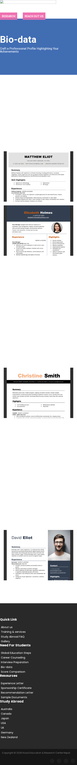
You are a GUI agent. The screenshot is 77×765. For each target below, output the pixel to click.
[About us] (38, 627)
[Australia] (38, 709)
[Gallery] (38, 641)
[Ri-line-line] (66, 761)
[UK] (38, 727)
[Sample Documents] (38, 697)
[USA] (38, 723)
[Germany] (38, 732)
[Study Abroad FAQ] (38, 636)
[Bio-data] (38, 667)
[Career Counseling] (38, 657)
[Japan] (38, 718)
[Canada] (38, 713)
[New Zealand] (38, 737)
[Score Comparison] (38, 671)
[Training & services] (38, 632)
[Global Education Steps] (38, 653)
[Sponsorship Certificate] (38, 688)
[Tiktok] (73, 761)
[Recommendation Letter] (38, 692)
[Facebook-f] (52, 761)
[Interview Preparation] (38, 662)
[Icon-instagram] (59, 761)
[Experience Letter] (38, 683)
